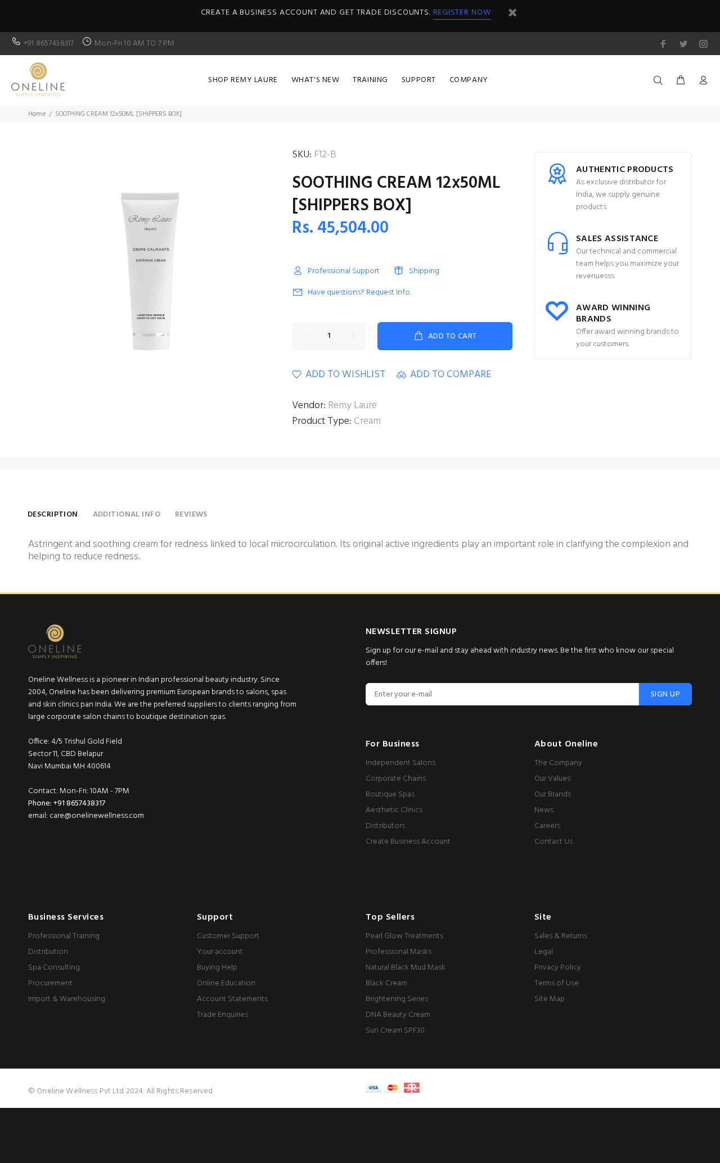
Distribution (48, 951)
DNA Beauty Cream (398, 1014)
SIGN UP (665, 694)
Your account (220, 951)
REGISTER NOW (462, 12)
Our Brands (552, 794)
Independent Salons (400, 763)
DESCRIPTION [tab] (53, 514)
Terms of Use (556, 983)
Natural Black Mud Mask (406, 967)
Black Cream (386, 983)
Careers (547, 826)
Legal (543, 951)
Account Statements (232, 999)
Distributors (385, 826)
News (544, 810)
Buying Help (217, 967)
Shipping (424, 271)
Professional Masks (398, 951)
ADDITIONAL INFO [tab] (126, 514)
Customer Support (228, 936)
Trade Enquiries (222, 1014)
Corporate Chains (396, 778)
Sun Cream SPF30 (395, 1030)
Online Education (226, 983)
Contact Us (553, 841)
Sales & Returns (560, 936)
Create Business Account (408, 841)
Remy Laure (352, 405)
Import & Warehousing (66, 999)
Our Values (552, 778)
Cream (367, 421)
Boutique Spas (390, 794)
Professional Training (64, 936)
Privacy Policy (557, 967)
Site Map (549, 999)
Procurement (50, 983)
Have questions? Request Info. (359, 292)
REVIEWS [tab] (191, 514)
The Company (558, 763)
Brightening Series (397, 999)
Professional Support (344, 271)
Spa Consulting (54, 967)
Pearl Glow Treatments (404, 936)
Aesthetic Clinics (394, 810)
